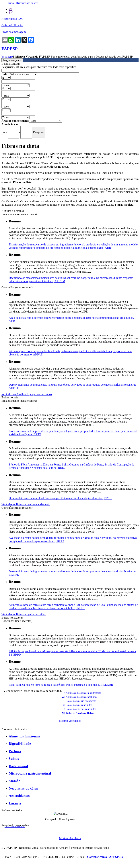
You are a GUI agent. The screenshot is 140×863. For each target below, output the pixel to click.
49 (63, 697)
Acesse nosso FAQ (12, 18)
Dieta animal (18, 766)
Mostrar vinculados (70, 720)
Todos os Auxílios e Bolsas (80, 712)
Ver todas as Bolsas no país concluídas (23, 614)
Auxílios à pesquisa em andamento (83, 692)
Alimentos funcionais (24, 736)
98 (63, 713)
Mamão (14, 781)
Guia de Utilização (12, 25)
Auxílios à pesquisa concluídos (81, 696)
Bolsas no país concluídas (79, 704)
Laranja (15, 803)
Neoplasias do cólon (23, 788)
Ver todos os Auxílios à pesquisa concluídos (26, 394)
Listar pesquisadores (15, 826)
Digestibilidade (20, 743)
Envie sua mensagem (13, 31)
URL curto (7, 3)
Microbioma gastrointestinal (30, 773)
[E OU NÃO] (6, 77)
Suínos (14, 758)
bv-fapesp (7, 56)
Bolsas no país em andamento (81, 700)
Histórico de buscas (27, 3)
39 (63, 705)
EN (11, 12)
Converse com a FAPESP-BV (105, 856)
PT (10, 9)
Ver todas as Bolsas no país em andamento (25, 504)
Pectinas (15, 751)
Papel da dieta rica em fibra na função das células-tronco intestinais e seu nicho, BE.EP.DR (61, 684)
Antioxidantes (19, 796)
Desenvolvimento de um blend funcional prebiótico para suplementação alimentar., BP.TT (60, 498)
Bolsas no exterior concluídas (81, 708)
